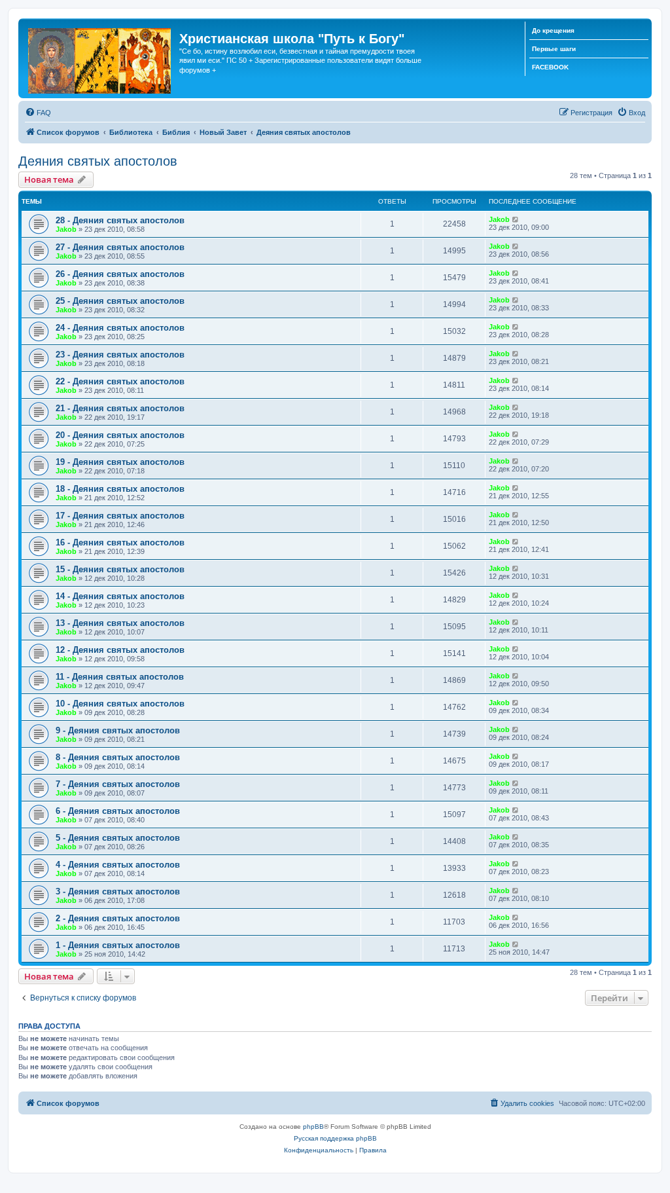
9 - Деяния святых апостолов (118, 730)
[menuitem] (38, 112)
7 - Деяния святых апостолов (118, 784)
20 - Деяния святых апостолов (120, 435)
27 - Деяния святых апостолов (120, 247)
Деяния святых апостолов (97, 161)
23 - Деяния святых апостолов (120, 354)
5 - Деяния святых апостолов (118, 838)
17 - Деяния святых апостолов (120, 516)
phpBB (313, 1126)
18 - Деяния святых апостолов (120, 489)
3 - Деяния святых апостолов (118, 891)
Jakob (66, 229)
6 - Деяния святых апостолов (118, 811)
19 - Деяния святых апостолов (120, 462)
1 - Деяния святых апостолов (118, 945)
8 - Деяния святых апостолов (118, 757)
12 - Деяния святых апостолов (120, 650)
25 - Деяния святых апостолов (120, 301)
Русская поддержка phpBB (335, 1138)
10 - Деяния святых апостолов (120, 703)
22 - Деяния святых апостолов (120, 381)
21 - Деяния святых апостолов (120, 408)
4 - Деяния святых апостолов (118, 865)
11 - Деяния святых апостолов (120, 677)
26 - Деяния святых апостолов (120, 274)
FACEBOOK (550, 67)
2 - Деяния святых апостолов (118, 918)
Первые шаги (554, 48)
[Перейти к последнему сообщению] (516, 219)
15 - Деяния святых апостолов (120, 569)
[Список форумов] (100, 58)
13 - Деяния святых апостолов (120, 623)
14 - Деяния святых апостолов (120, 596)
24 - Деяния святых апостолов (120, 328)
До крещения (553, 30)
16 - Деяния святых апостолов (120, 542)
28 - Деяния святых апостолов (120, 220)
